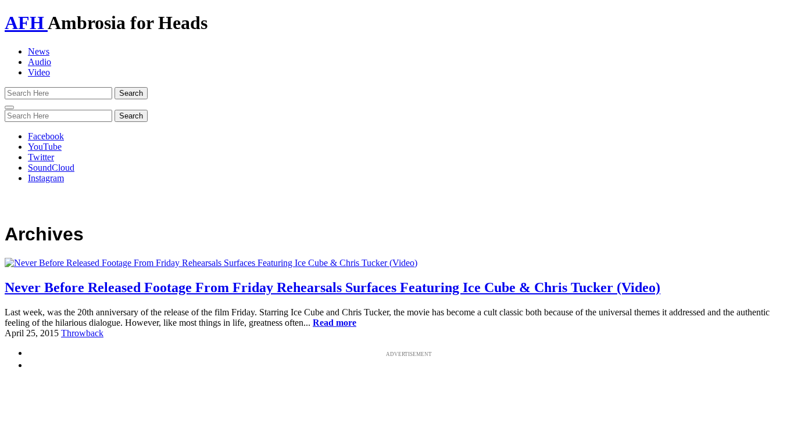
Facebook (46, 136)
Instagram (46, 178)
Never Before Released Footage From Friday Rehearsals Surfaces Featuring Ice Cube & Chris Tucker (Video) (332, 287)
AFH (26, 22)
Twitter (41, 157)
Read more (334, 323)
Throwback (82, 333)
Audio (39, 62)
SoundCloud (51, 167)
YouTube (45, 147)
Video (39, 72)
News (38, 51)
